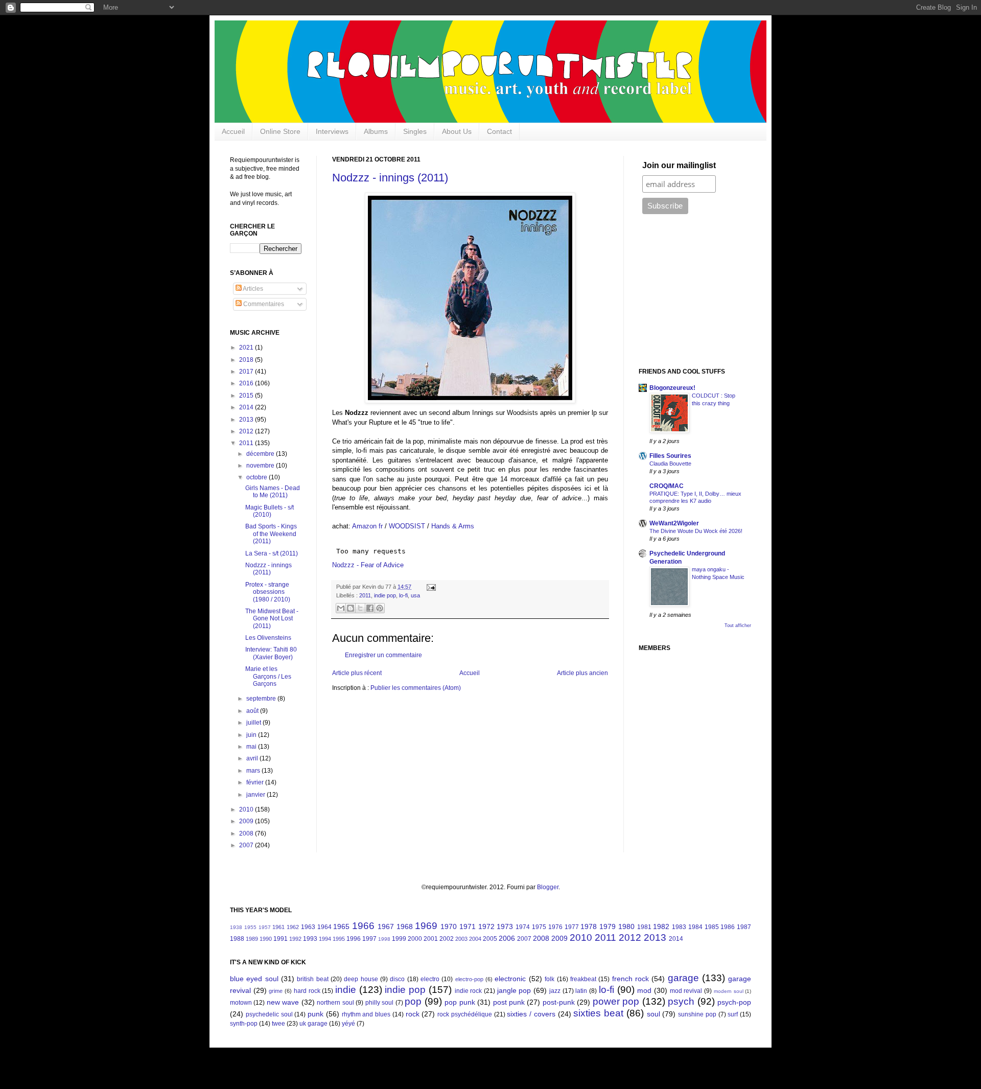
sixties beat (598, 1013)
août (253, 710)
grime (276, 991)
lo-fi (403, 595)
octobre (257, 477)
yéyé (348, 1023)
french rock (630, 979)
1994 (325, 939)
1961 (278, 927)
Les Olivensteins (268, 637)
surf (733, 1014)
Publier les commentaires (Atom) (415, 687)
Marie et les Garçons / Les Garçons (268, 676)
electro (430, 979)
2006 (507, 938)
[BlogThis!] (350, 608)
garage (683, 977)
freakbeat (583, 979)
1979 (607, 926)
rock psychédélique (464, 1014)
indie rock (468, 990)
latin (581, 990)
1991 (280, 938)
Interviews (332, 131)
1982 (661, 926)
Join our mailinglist (679, 165)
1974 (523, 927)
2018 (247, 359)
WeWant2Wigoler (674, 523)
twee (278, 1023)
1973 (505, 926)
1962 (293, 927)
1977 (572, 927)
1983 (679, 927)
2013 (247, 419)
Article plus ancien (582, 673)
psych (681, 1001)
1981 (644, 927)
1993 (310, 938)
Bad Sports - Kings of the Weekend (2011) (271, 534)
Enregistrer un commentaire (383, 655)
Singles (415, 131)
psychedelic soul (269, 1014)
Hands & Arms (452, 526)
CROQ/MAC (666, 486)
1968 (404, 926)
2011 (365, 595)
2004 (475, 939)
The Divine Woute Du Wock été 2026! (695, 531)
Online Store (280, 131)
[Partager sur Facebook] (370, 608)
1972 (486, 926)
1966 (363, 925)
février (255, 782)
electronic (510, 979)
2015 (247, 395)
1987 (744, 927)
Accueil (233, 131)
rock (412, 1014)
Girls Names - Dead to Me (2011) (272, 491)
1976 (555, 927)
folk (549, 979)
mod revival (686, 990)
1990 (266, 939)
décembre (261, 453)
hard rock (307, 990)
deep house (361, 979)
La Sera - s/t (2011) (271, 553)
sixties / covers (531, 1014)
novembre (261, 465)
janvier (256, 794)
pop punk (460, 1002)
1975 (539, 927)
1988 (237, 938)
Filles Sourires (670, 455)
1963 (308, 927)
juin (252, 734)
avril (253, 758)
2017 (247, 371)
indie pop (385, 595)
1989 (252, 939)
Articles (252, 288)
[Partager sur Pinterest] (380, 608)
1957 (265, 927)
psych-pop (734, 1002)
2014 (247, 407)
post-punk (559, 1002)
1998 (384, 939)
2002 (446, 938)
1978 (588, 926)
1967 (386, 926)
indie (345, 989)
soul (653, 1014)
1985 (712, 927)
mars (254, 770)
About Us (457, 131)
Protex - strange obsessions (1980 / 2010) (267, 592)
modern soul (728, 991)
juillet (254, 722)
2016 (247, 383)
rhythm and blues (366, 1014)
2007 (247, 845)
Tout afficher (738, 625)
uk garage (313, 1023)
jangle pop (514, 990)
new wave (283, 1002)
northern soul (335, 1002)
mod (644, 990)
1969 (426, 925)
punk (315, 1014)
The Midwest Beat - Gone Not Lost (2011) (271, 619)
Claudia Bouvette (670, 463)
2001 (431, 938)
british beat (312, 979)
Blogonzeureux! (672, 387)
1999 (399, 938)
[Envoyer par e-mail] (341, 608)
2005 (490, 938)
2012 (247, 431)
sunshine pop (697, 1014)
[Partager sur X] (360, 608)
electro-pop (469, 979)
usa (415, 595)
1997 (369, 938)
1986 (727, 927)
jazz (554, 990)
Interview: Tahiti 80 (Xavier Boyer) (271, 653)
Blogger (547, 887)
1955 (250, 927)
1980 (626, 926)
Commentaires (263, 304)
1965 (341, 926)
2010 (247, 809)
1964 (324, 927)
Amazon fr (367, 526)
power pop (616, 1001)
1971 (467, 926)
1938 (236, 927)
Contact (499, 131)
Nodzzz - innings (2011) (390, 177)
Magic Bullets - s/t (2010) (269, 511)
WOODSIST (407, 526)
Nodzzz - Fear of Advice (368, 565)
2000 (415, 938)
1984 (695, 927)
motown (241, 1002)
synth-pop (244, 1023)
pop (413, 1001)
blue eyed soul (254, 979)
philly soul (379, 1002)
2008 (247, 833)
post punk (509, 1002)
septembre (261, 698)
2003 (461, 939)
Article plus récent (357, 673)
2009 (247, 821)
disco (397, 979)
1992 (295, 939)
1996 (353, 938)
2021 (247, 347)
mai (252, 746)
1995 (339, 939)
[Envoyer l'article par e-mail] (430, 587)
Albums (376, 131)
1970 (448, 926)
